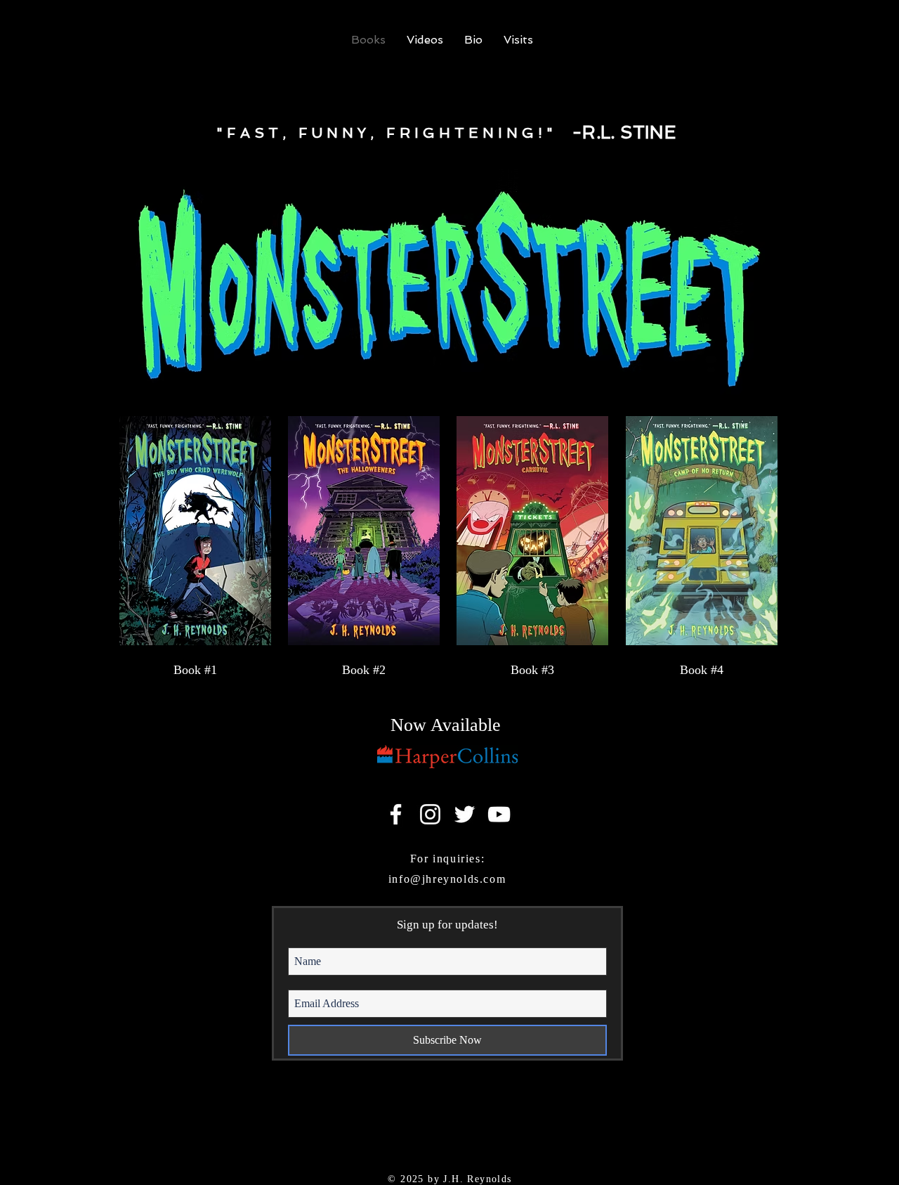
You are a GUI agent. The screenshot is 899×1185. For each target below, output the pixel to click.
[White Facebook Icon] (395, 814)
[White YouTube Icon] (499, 814)
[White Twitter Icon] (464, 814)
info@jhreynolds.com (447, 879)
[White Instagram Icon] (430, 814)
